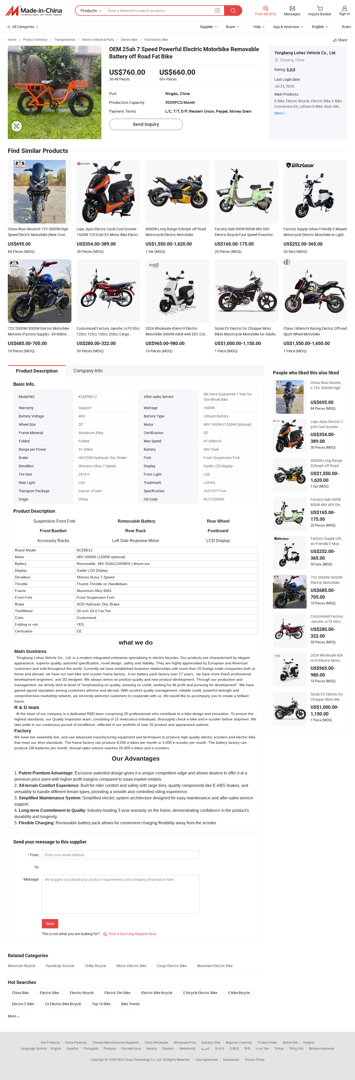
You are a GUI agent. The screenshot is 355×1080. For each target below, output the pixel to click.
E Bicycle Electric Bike (200, 992)
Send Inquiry (146, 124)
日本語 (234, 1048)
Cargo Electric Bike (172, 965)
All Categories (23, 26)
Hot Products (50, 1042)
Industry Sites (210, 1042)
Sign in (344, 13)
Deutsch (168, 1048)
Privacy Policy (255, 1059)
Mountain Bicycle (21, 965)
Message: (30, 879)
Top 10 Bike (101, 1003)
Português (91, 1048)
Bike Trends (130, 1003)
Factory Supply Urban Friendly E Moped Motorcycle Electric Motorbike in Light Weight (327, 541)
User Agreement (206, 1059)
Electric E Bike (23, 1003)
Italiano (151, 1048)
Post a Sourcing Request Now (129, 933)
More (278, 113)
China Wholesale (156, 1042)
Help (257, 26)
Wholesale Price (185, 1042)
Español (72, 1048)
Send (50, 923)
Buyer (230, 26)
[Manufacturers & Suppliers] (33, 10)
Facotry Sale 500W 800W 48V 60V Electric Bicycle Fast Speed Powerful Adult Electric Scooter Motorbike (327, 502)
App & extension (286, 26)
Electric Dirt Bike (117, 992)
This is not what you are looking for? (71, 933)
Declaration (231, 1059)
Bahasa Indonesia (321, 1048)
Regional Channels (239, 1042)
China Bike (20, 992)
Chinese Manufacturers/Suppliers (115, 1042)
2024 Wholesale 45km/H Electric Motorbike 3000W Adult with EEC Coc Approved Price (327, 658)
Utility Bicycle (95, 965)
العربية (205, 1048)
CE (205, 432)
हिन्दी (247, 1048)
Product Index (267, 1042)
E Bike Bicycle (239, 992)
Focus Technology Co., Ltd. (143, 1059)
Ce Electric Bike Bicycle (63, 1003)
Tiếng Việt (296, 1048)
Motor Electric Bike (131, 965)
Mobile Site (290, 1042)
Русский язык (131, 1048)
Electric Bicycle (82, 992)
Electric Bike (49, 992)
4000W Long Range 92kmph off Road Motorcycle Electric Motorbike (327, 463)
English (56, 1048)
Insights (308, 1042)
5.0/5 (291, 70)
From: (33, 854)
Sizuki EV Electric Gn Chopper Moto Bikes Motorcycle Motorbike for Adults (327, 697)
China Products (76, 1042)
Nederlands (187, 1048)
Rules (346, 26)
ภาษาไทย (262, 1048)
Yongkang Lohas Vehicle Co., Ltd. (305, 53)
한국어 (219, 1048)
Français (110, 1048)
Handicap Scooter (60, 965)
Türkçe (279, 1048)
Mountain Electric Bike (215, 965)
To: (37, 867)
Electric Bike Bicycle (156, 992)
